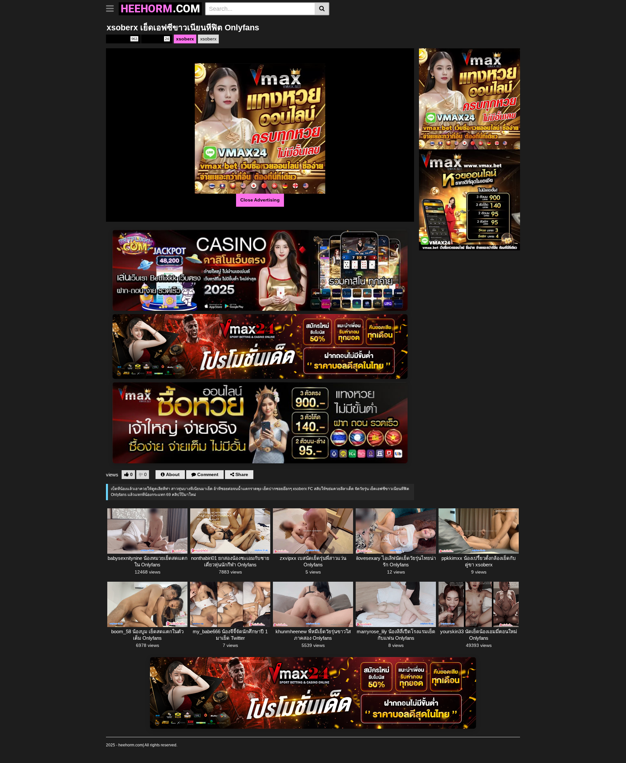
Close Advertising (260, 199)
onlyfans (122, 38)
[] (322, 8)
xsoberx (156, 38)
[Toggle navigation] (112, 8)
